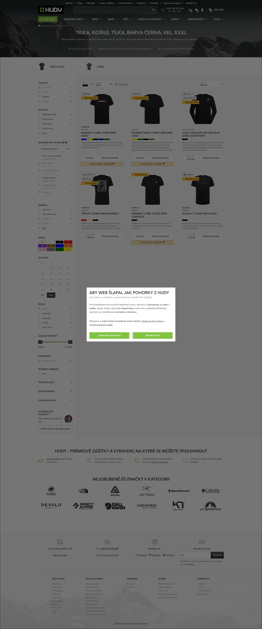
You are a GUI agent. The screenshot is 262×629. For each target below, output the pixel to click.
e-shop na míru (129, 623)
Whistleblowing (57, 590)
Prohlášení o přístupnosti (95, 611)
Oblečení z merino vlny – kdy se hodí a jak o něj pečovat (124, 48)
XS (68, 284)
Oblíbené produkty (196, 9)
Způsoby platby (91, 604)
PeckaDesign (143, 623)
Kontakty (154, 3)
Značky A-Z (191, 3)
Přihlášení (202, 9)
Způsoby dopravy (92, 601)
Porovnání (190, 9)
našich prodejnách (159, 462)
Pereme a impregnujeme (167, 594)
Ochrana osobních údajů (100, 324)
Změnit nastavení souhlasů (96, 614)
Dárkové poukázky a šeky (167, 597)
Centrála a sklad (204, 590)
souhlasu (190, 564)
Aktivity (69, 3)
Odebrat (91, 84)
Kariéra (54, 604)
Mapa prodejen (60, 555)
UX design (118, 623)
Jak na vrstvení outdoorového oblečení (176, 48)
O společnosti (57, 584)
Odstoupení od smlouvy (94, 594)
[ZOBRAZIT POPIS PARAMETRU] (66, 142)
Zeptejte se (130, 587)
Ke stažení (130, 584)
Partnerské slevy (92, 587)
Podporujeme (57, 601)
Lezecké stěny (125, 3)
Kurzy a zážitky (107, 3)
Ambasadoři (56, 597)
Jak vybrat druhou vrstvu (79, 48)
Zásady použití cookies (152, 321)
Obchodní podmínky (93, 590)
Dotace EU (56, 608)
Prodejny (141, 3)
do (70, 342)
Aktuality (91, 3)
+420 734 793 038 (109, 548)
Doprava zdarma (54, 458)
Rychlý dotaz (202, 594)
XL (68, 289)
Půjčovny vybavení (165, 587)
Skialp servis (163, 590)
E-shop (200, 587)
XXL (42, 295)
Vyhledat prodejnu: (49, 149)
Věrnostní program (172, 3)
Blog (80, 3)
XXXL (51, 295)
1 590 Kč (188, 235)
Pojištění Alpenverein (166, 584)
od (40, 342)
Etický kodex (56, 587)
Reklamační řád (91, 597)
